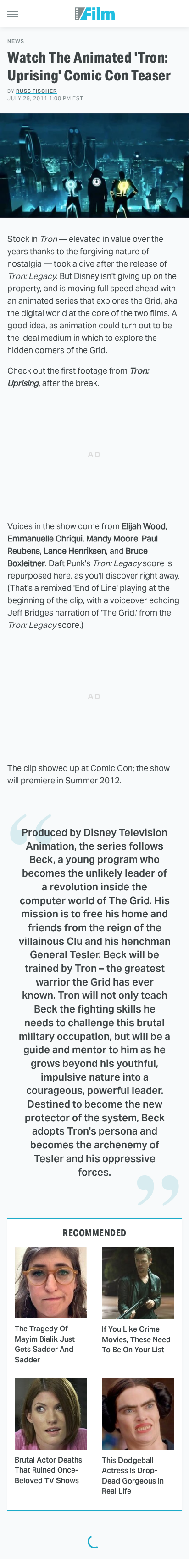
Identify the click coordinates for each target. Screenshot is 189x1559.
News (15, 41)
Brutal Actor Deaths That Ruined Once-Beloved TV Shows (48, 1470)
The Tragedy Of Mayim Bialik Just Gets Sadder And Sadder (45, 1344)
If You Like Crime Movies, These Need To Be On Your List (136, 1339)
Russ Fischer (36, 91)
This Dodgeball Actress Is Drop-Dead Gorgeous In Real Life (133, 1476)
